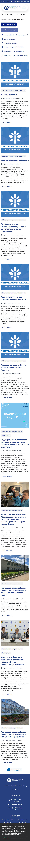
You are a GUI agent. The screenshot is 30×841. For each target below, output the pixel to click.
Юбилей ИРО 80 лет (22, 55)
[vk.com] (12, 790)
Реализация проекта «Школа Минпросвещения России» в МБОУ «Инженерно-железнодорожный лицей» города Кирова (13, 519)
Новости (8, 822)
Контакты (23, 822)
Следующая (17, 770)
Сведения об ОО (8, 819)
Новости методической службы (13, 47)
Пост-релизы (8, 55)
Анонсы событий (9, 35)
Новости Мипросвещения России (12, 431)
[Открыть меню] (24, 8)
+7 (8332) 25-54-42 (16, 800)
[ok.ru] (15, 790)
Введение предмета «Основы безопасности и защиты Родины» (14, 367)
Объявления (20, 51)
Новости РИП (8, 51)
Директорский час (9, 39)
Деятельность (23, 819)
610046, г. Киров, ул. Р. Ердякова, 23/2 (16, 808)
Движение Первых (9, 94)
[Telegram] (17, 790)
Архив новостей (23, 35)
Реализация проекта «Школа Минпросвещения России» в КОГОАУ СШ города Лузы (13, 734)
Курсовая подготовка (10, 43)
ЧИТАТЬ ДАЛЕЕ (7, 122)
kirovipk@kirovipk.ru (16, 804)
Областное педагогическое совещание (13, 90)
